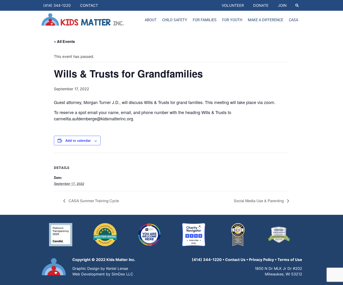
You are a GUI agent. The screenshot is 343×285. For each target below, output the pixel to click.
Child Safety (174, 20)
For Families (205, 20)
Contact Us (235, 259)
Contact (89, 5)
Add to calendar (78, 140)
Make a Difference (265, 20)
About (151, 20)
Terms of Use (289, 259)
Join (282, 5)
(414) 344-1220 (57, 5)
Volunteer (233, 5)
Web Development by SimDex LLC (102, 274)
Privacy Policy (261, 259)
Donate (261, 5)
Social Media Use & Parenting (259, 200)
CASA (293, 20)
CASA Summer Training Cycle (93, 200)
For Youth (232, 20)
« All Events (64, 41)
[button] (297, 5)
